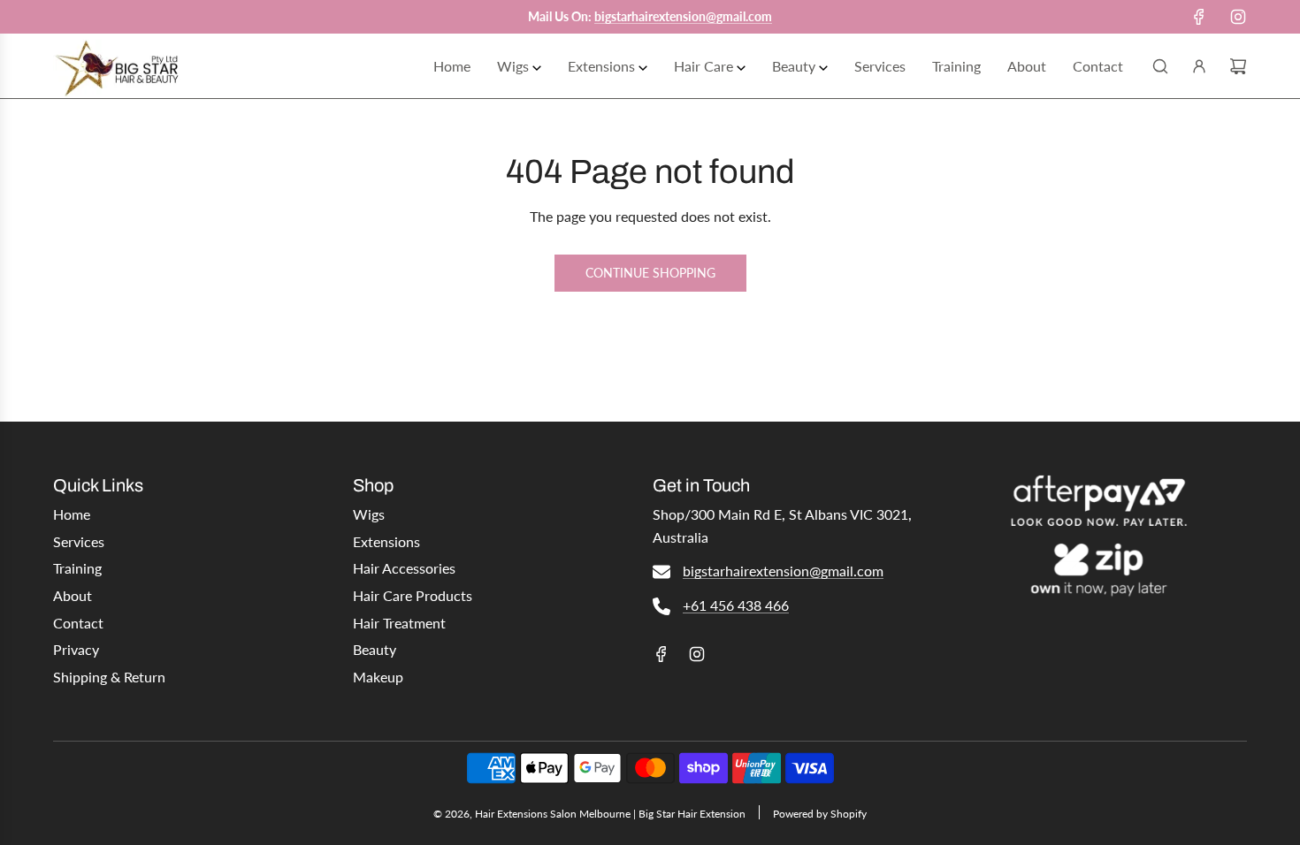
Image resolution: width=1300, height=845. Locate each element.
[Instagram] (1238, 17)
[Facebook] (1199, 17)
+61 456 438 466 (736, 605)
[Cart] (1238, 66)
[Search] (1160, 66)
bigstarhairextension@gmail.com (783, 570)
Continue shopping (650, 272)
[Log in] (1199, 66)
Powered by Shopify (820, 813)
